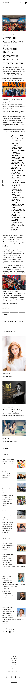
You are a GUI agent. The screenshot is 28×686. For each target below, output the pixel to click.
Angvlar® (14, 682)
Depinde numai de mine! (9, 441)
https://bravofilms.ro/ (12, 301)
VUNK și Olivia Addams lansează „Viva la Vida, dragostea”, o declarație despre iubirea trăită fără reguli (8, 463)
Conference (14, 667)
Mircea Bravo (12, 299)
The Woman (22, 312)
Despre (14, 656)
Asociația (14, 664)
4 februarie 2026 (7, 407)
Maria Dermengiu (7, 376)
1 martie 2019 (6, 373)
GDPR (14, 660)
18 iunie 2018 (5, 438)
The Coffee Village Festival (14, 671)
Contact (14, 662)
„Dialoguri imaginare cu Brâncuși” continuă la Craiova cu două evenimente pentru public (8, 513)
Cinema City (5, 312)
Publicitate (14, 658)
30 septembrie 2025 (7, 34)
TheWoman (14, 682)
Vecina (19, 299)
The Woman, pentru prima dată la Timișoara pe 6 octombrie (8, 473)
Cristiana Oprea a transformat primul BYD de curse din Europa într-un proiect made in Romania (8, 486)
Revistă (14, 669)
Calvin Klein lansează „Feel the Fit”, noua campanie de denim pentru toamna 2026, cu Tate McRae (7, 526)
